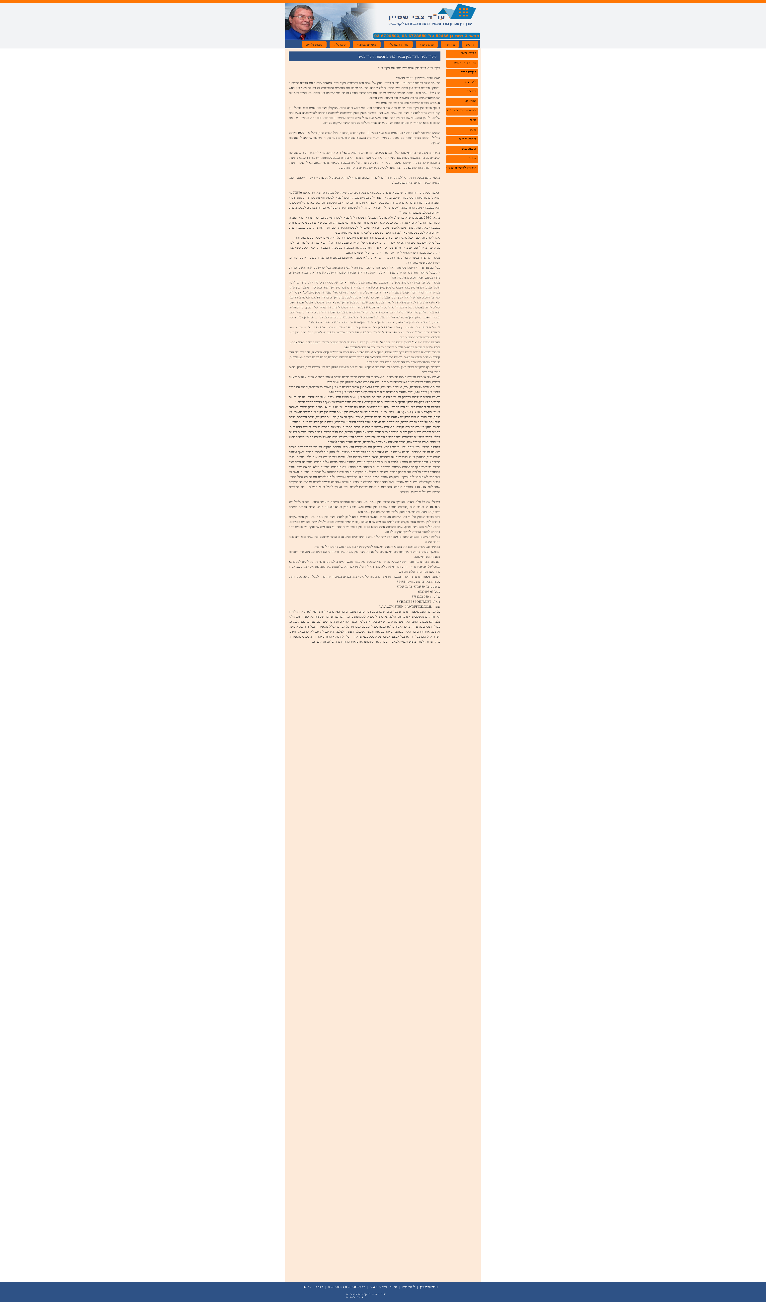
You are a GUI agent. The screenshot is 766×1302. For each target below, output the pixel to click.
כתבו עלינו (339, 44)
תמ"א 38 (470, 100)
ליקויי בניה (470, 81)
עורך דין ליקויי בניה (465, 62)
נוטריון (472, 158)
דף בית (470, 44)
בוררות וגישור (468, 52)
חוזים (473, 120)
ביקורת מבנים (468, 72)
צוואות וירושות (467, 139)
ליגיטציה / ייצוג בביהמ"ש (461, 110)
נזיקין (473, 129)
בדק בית (471, 91)
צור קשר (450, 44)
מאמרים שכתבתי (366, 44)
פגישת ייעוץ (427, 44)
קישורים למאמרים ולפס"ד (461, 167)
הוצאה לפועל (468, 148)
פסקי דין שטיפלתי (398, 44)
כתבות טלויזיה (314, 44)
